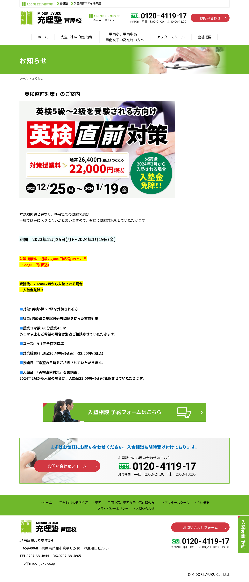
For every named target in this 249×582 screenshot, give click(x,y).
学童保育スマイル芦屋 (87, 3)
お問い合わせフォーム (67, 466)
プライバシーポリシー (112, 508)
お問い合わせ (210, 17)
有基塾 (64, 3)
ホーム (23, 78)
